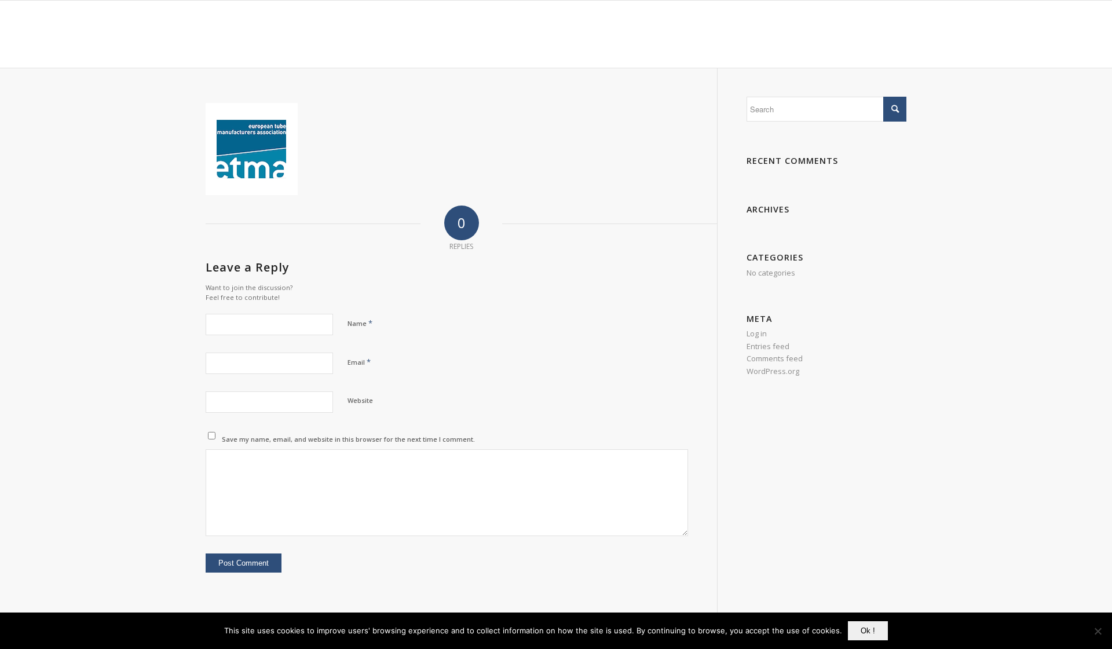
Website (360, 400)
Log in (757, 333)
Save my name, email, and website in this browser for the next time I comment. (348, 439)
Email (359, 362)
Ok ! (868, 630)
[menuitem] (593, 34)
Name (360, 323)
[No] (1097, 631)
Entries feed (768, 346)
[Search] (895, 34)
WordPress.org (773, 371)
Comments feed (775, 358)
